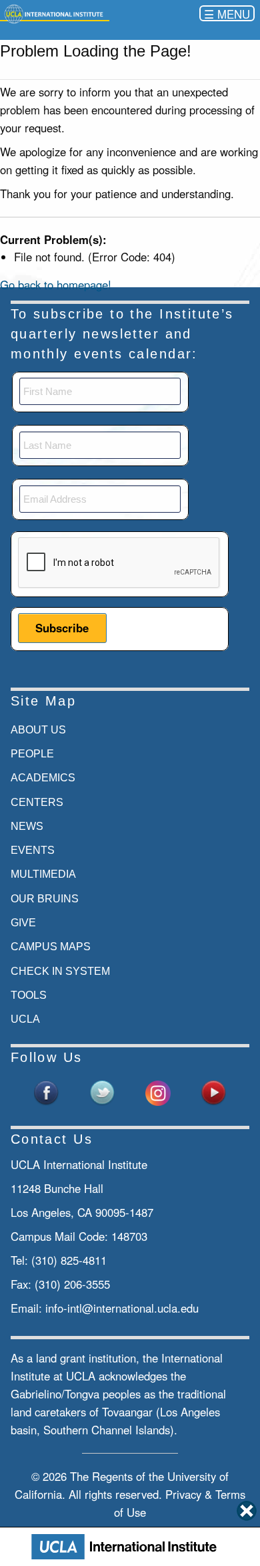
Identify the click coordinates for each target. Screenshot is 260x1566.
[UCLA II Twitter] (102, 1092)
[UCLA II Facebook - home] (46, 1092)
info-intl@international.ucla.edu (122, 1308)
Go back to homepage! (55, 285)
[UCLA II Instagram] (158, 1092)
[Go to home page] (54, 12)
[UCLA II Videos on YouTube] (213, 1092)
